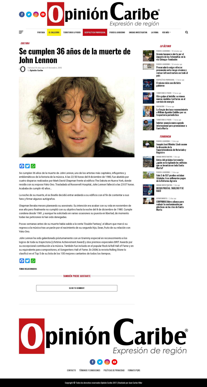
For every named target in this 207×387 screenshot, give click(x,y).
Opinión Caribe (36, 70)
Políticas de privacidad (114, 370)
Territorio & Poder (72, 32)
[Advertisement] (165, 233)
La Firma (154, 32)
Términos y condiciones (89, 370)
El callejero (54, 32)
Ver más (165, 32)
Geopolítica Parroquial (94, 32)
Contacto (71, 370)
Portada (41, 32)
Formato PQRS (134, 370)
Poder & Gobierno (117, 32)
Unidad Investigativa (138, 32)
